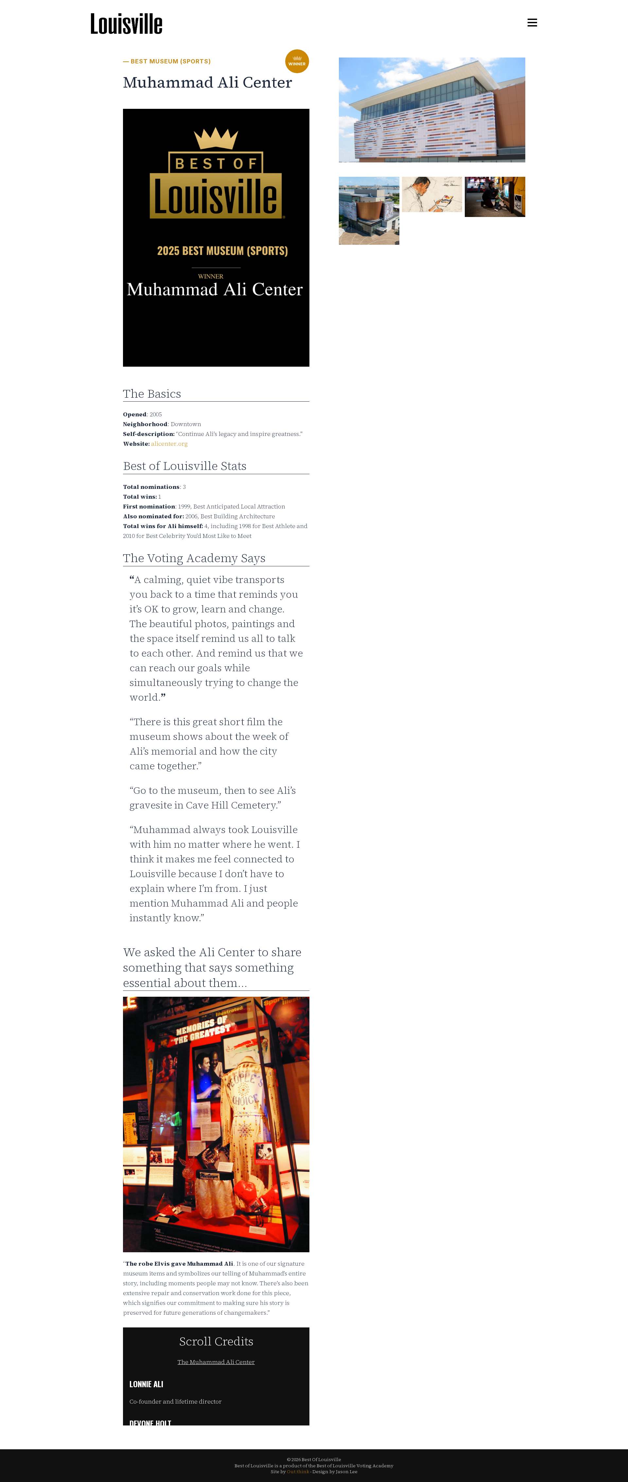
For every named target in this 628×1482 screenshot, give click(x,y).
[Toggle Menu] (532, 23)
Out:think (298, 1471)
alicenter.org (169, 444)
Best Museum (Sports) (171, 61)
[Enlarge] (517, 72)
